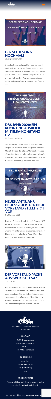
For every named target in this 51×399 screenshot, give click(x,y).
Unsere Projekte (25, 364)
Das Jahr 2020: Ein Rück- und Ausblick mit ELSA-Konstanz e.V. (23, 130)
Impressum (30, 395)
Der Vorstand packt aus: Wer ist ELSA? (24, 276)
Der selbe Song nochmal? (18, 53)
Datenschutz (40, 395)
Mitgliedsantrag (25, 367)
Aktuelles (25, 361)
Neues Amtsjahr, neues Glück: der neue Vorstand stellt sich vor (25, 206)
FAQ (25, 371)
